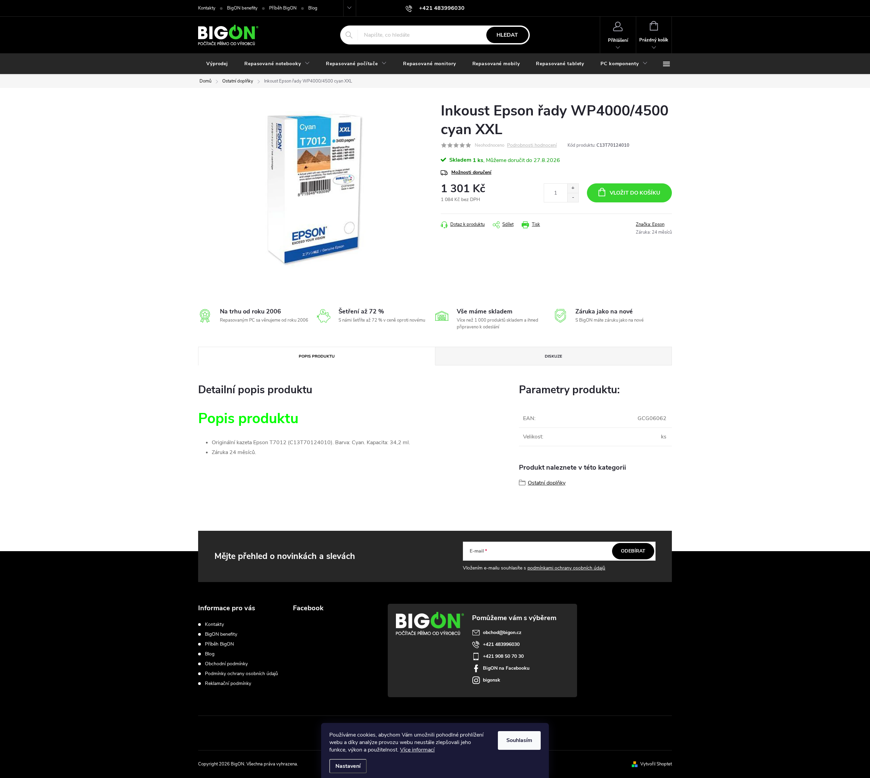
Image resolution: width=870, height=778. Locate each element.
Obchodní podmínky (226, 664)
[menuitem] (217, 63)
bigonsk (491, 680)
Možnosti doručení (471, 172)
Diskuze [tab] (553, 356)
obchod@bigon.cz (502, 632)
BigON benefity (242, 8)
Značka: (650, 224)
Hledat (507, 35)
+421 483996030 (501, 644)
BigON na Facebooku (506, 668)
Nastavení (348, 766)
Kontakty (206, 8)
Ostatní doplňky (547, 483)
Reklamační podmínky (228, 683)
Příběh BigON (283, 8)
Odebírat (633, 551)
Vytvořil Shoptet (656, 764)
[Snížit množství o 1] (572, 197)
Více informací (417, 750)
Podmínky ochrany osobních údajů (241, 673)
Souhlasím (519, 740)
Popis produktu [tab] (317, 356)
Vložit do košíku (635, 193)
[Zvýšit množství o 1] (572, 188)
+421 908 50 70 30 (503, 656)
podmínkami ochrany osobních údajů (566, 568)
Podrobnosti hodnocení (532, 145)
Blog (312, 8)
